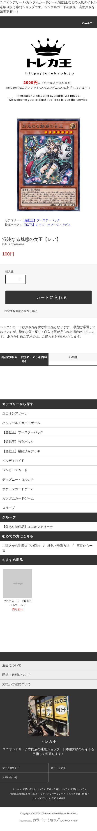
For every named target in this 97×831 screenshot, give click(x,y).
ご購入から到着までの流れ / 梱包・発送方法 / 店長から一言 (47, 548)
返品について (77, 789)
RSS (54, 798)
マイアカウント (11, 767)
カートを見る (58, 767)
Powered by (25, 821)
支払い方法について (33, 789)
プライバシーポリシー (51, 794)
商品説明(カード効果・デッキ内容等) (24, 359)
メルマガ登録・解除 (77, 794)
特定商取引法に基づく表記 (21, 311)
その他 (72, 357)
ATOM (61, 798)
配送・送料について (57, 789)
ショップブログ (40, 798)
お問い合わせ (9, 777)
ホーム (15, 789)
